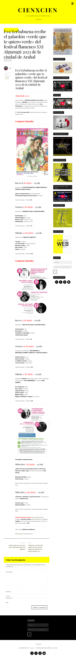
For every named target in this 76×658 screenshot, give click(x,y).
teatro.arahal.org (36, 517)
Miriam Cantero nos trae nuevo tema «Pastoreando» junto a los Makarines (17, 547)
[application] (62, 86)
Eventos (7, 77)
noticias (20, 533)
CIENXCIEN (38, 10)
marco (10, 68)
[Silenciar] (68, 90)
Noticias (7, 78)
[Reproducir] (54, 90)
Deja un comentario (9, 60)
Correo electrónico (9, 597)
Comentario (9, 572)
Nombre (8, 591)
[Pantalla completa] (70, 90)
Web (7, 602)
